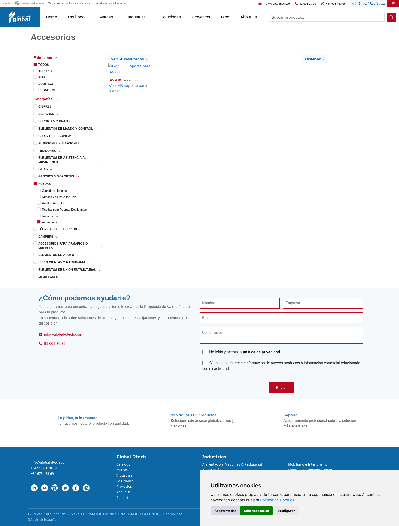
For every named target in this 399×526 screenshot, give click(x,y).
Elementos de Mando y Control (65, 128)
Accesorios (49, 222)
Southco (45, 84)
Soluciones (124, 481)
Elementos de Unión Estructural (67, 269)
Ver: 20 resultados (128, 59)
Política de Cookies (277, 500)
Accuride (46, 71)
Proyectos (124, 486)
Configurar (286, 511)
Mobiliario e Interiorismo (308, 464)
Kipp (41, 77)
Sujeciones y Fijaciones (59, 143)
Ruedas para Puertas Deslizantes (64, 209)
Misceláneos (49, 277)
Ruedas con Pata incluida (59, 197)
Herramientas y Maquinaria (61, 262)
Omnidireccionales (54, 190)
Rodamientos (51, 216)
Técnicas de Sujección (57, 229)
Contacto (123, 497)
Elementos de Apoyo (56, 255)
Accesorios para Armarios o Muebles (63, 246)
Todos (43, 64)
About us (123, 492)
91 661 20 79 (307, 3)
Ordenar (313, 59)
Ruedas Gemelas (53, 203)
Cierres (45, 106)
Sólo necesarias (256, 511)
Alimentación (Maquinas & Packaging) (232, 464)
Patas (43, 169)
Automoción (211, 470)
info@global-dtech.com (277, 3)
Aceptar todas (225, 511)
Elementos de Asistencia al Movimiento (62, 160)
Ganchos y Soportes (56, 176)
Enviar (281, 388)
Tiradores (47, 151)
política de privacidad (261, 352)
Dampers (45, 236)
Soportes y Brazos (55, 121)
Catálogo (123, 464)
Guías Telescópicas (55, 136)
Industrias (124, 475)
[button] (68, 58)
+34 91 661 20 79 (44, 468)
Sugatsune (47, 90)
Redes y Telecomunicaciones (310, 470)
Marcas (122, 470)
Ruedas (44, 184)
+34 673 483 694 (336, 3)
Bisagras (46, 114)
